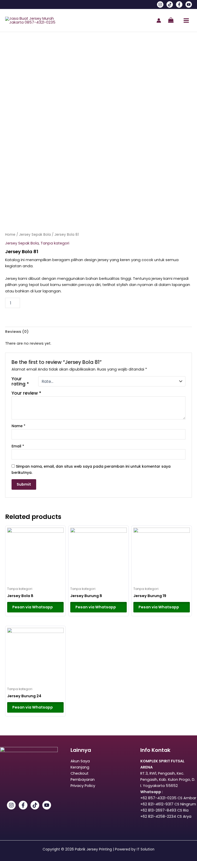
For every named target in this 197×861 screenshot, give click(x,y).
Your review (26, 393)
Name (18, 425)
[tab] (17, 332)
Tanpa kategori (55, 243)
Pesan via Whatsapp (32, 607)
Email (18, 446)
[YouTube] (188, 4)
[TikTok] (169, 4)
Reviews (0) (17, 331)
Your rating (20, 381)
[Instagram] (160, 4)
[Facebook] (179, 4)
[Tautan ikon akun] (158, 20)
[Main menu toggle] (186, 20)
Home (10, 234)
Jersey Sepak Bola (35, 234)
